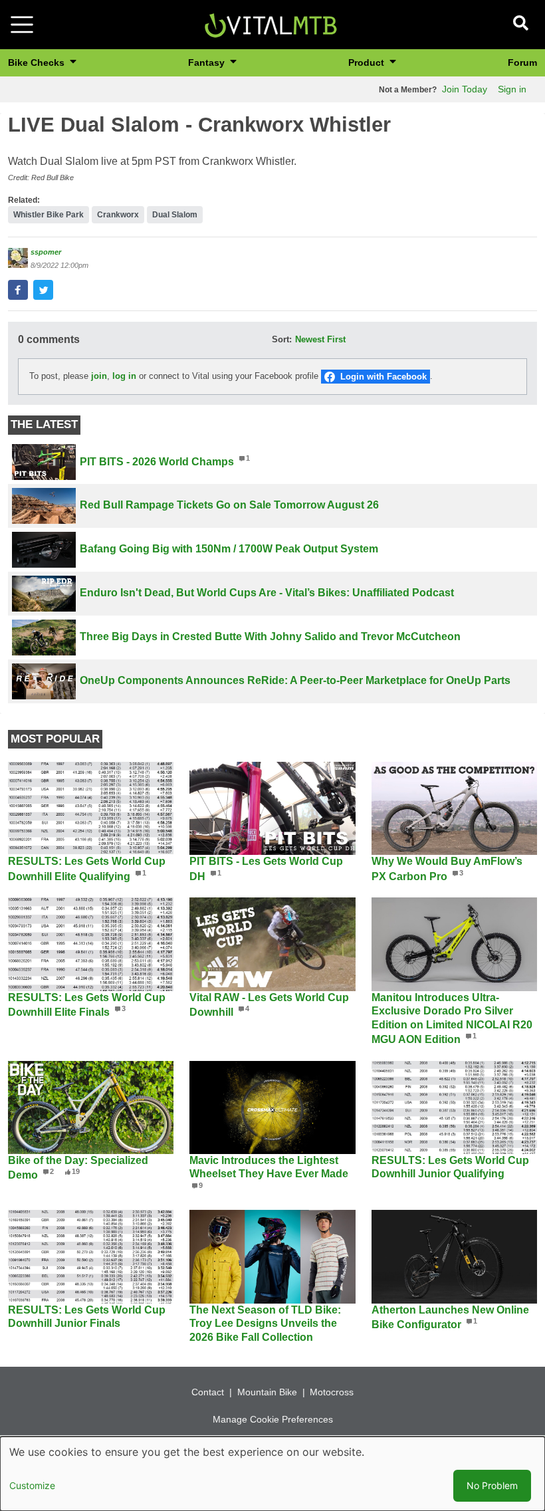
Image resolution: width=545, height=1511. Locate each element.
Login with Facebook (383, 377)
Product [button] (367, 62)
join (99, 376)
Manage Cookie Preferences (273, 1419)
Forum (522, 62)
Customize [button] (32, 1485)
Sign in (512, 89)
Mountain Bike (267, 1392)
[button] (18, 290)
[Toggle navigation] (22, 25)
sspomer (46, 252)
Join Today (464, 89)
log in (124, 376)
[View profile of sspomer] (18, 258)
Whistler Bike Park (48, 214)
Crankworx (118, 214)
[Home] (270, 23)
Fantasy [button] (207, 62)
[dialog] (272, 1474)
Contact (207, 1392)
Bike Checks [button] (37, 62)
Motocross (332, 1392)
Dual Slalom (174, 214)
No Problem (492, 1485)
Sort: (282, 339)
